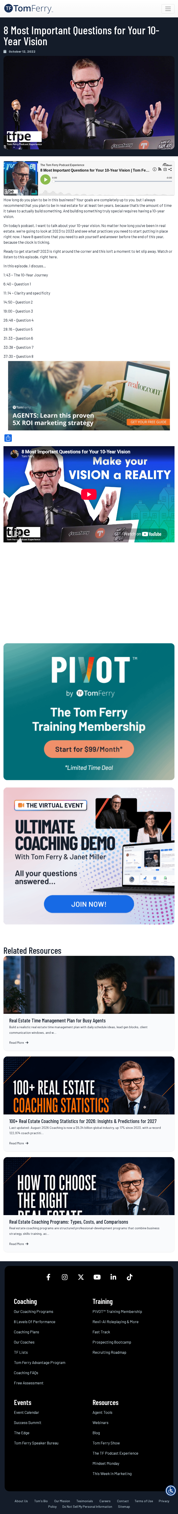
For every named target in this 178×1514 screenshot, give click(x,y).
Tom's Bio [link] (41, 1501)
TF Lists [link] (21, 1352)
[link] (28, 8)
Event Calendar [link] (26, 1412)
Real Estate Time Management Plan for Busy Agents (89, 1003)
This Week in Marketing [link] (112, 1473)
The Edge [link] (21, 1432)
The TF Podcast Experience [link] (115, 1453)
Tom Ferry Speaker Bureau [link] (36, 1442)
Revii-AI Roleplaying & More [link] (115, 1321)
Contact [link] (123, 1501)
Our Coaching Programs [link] (33, 1311)
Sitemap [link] (124, 1506)
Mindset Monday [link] (105, 1463)
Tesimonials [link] (84, 1501)
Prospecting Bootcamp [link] (111, 1342)
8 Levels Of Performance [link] (34, 1321)
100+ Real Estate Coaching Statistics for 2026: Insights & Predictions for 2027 (89, 1103)
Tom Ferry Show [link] (106, 1442)
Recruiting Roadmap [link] (109, 1352)
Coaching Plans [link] (26, 1331)
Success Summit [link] (27, 1422)
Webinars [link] (100, 1422)
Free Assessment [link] (29, 1382)
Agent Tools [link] (102, 1412)
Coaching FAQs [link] (26, 1372)
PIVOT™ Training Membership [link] (117, 1311)
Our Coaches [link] (24, 1342)
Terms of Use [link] (144, 1501)
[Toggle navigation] (168, 8)
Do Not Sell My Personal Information (87, 1506)
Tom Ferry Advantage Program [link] (39, 1362)
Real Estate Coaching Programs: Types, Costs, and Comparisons (89, 1204)
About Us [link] (21, 1501)
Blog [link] (96, 1432)
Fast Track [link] (101, 1331)
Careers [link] (105, 1501)
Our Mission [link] (62, 1501)
